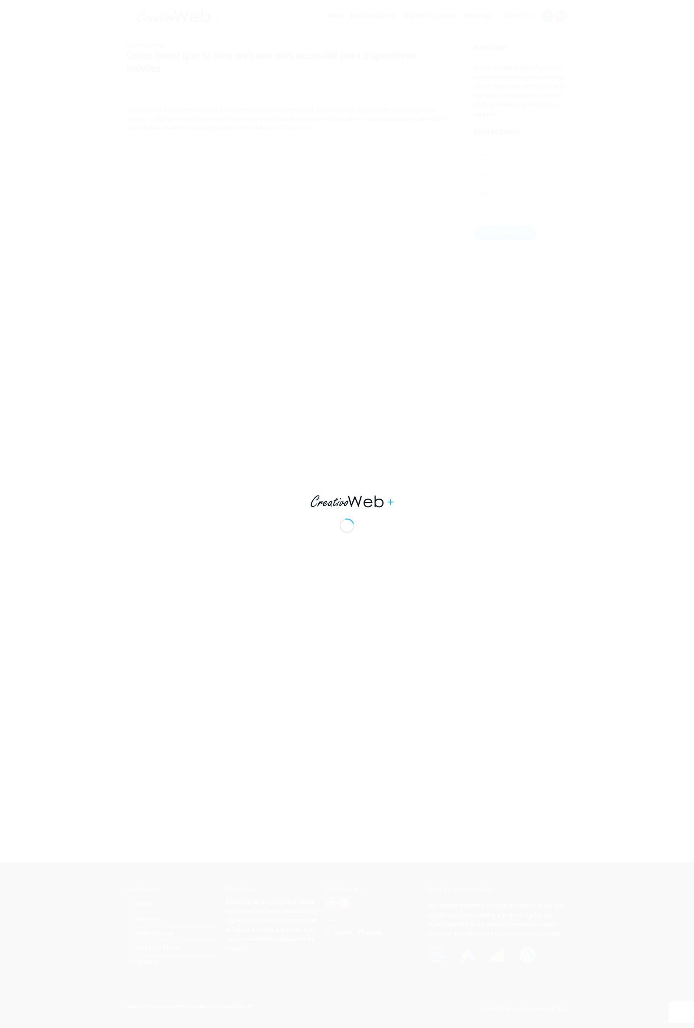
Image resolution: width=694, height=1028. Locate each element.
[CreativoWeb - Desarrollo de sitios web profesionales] (347, 501)
